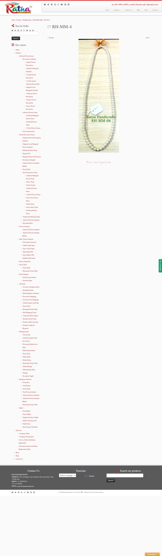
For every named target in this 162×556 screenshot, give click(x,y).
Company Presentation (26, 437)
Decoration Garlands (29, 59)
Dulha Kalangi (27, 366)
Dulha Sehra (27, 357)
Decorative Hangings (29, 296)
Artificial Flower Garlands (31, 220)
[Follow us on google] (56, 5)
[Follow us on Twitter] (49, 5)
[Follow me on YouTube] (62, 5)
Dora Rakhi (26, 411)
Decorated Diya (28, 223)
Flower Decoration (29, 131)
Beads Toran (30, 204)
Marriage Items (27, 20)
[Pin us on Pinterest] (66, 5)
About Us (128, 10)
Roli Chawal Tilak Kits (30, 427)
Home (107, 10)
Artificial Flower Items (26, 56)
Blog (138, 10)
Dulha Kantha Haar (29, 370)
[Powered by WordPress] (82, 492)
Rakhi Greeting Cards (30, 420)
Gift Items (22, 284)
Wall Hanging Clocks (30, 312)
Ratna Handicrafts (68, 492)
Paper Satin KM (28, 252)
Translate (91, 476)
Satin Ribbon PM (28, 255)
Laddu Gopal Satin (29, 245)
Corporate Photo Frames (30, 316)
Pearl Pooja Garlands (29, 277)
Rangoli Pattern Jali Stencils (32, 157)
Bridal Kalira (27, 360)
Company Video (24, 433)
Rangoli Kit (26, 153)
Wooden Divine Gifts (29, 319)
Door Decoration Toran (30, 172)
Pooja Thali (26, 169)
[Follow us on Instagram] (59, 5)
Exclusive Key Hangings (31, 300)
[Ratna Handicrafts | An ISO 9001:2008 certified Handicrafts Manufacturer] (18, 8)
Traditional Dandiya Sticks (31, 217)
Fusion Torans (30, 185)
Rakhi (21, 408)
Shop (145, 10)
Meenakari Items (28, 290)
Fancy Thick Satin (29, 248)
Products (116, 10)
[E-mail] (45, 5)
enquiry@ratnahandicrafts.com (25, 486)
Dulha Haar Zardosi (29, 350)
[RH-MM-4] (99, 95)
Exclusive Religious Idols (31, 287)
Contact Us (155, 10)
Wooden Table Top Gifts (30, 322)
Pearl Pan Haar (27, 280)
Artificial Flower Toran (30, 112)
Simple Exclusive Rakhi (30, 417)
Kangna (25, 373)
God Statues (26, 385)
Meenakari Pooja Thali (30, 271)
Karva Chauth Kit (24, 261)
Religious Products (25, 379)
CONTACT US (160, 265)
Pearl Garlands (23, 274)
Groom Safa (26, 335)
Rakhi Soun (26, 424)
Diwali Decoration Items (27, 135)
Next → (148, 38)
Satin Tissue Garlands (26, 239)
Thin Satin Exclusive (29, 242)
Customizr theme (98, 492)
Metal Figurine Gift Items (31, 293)
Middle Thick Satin (29, 258)
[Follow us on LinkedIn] (69, 5)
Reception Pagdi (28, 376)
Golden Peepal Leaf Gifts (31, 303)
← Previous (50, 38)
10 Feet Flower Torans (33, 128)
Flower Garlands (24, 226)
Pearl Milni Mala (37, 20)
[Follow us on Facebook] (52, 5)
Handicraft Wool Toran (30, 150)
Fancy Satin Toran (32, 207)
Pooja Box (26, 382)
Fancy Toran (30, 182)
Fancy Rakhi (27, 414)
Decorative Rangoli (29, 160)
